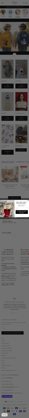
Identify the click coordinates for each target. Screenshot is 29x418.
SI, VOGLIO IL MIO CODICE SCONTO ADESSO (22, 212)
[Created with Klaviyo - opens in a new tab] (14, 217)
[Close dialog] (28, 200)
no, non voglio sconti (21, 215)
